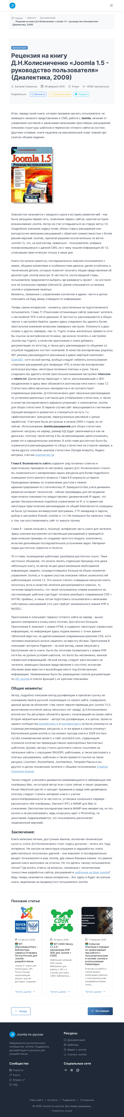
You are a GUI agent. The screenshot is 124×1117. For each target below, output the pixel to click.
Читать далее (23, 991)
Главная (18, 18)
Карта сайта (36, 1100)
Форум (17, 1079)
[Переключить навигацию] (111, 5)
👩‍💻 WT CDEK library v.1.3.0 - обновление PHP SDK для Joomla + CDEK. (61, 949)
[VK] (65, 1070)
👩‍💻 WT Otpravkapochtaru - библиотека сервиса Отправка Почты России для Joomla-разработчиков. (26, 952)
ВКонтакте (39, 94)
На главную (102, 1010)
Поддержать (69, 1100)
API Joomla (22, 678)
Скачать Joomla (76, 1054)
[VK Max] (78, 1070)
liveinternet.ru (44, 454)
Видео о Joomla (76, 1049)
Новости (31, 17)
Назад (23, 1011)
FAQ (15, 1084)
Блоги (16, 1074)
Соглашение (87, 1100)
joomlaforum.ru (48, 723)
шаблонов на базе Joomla (92, 872)
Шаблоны (72, 1044)
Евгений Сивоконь (26, 86)
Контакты (52, 1100)
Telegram (83, 94)
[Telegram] (71, 1070)
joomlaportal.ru (71, 723)
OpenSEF (17, 359)
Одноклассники (61, 94)
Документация (47, 17)
